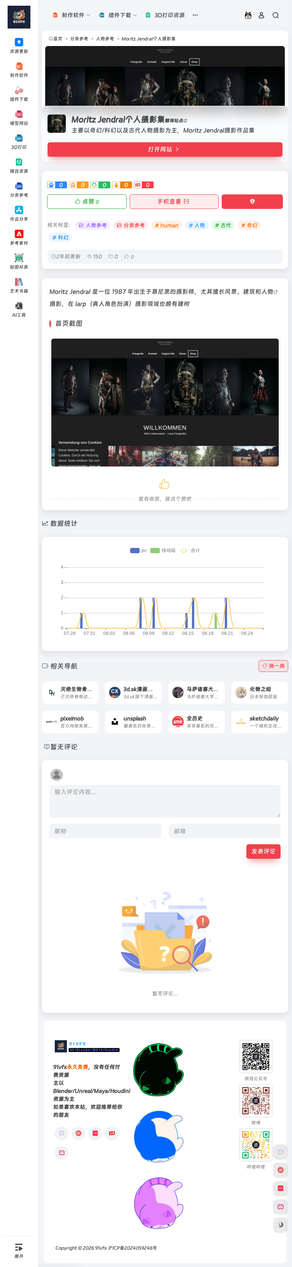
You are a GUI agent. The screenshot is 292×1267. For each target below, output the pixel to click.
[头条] (112, 1133)
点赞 (90, 201)
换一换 (277, 666)
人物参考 (105, 38)
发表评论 (263, 851)
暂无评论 (64, 747)
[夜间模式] (280, 1225)
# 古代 (223, 225)
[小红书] (95, 1133)
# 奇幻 (249, 225)
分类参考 (79, 38)
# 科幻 (60, 237)
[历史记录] (248, 15)
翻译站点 (174, 120)
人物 (267, 291)
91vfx (101, 1248)
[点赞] (165, 482)
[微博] (78, 1133)
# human (167, 225)
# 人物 (197, 225)
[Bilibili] (61, 1153)
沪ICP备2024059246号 (132, 1248)
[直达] (84, 687)
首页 (57, 38)
